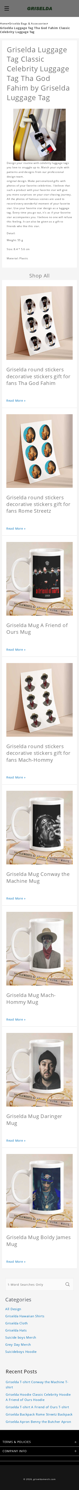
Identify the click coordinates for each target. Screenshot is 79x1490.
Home (4, 23)
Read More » (16, 401)
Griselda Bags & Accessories (28, 23)
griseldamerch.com (44, 1479)
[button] (6, 8)
